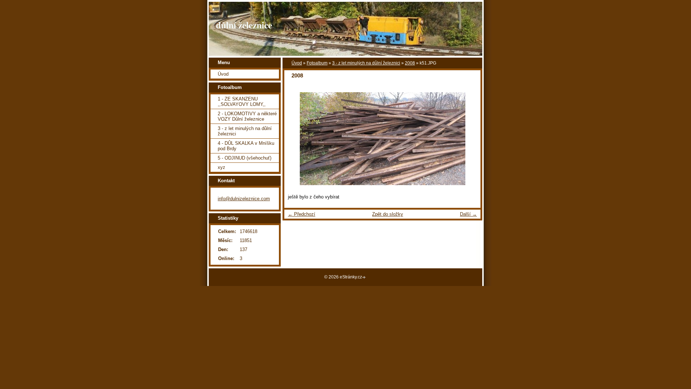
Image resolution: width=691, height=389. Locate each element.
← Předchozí (301, 214)
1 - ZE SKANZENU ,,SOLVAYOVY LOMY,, (242, 101)
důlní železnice (244, 25)
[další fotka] (469, 138)
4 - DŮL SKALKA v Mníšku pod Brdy (246, 145)
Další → (468, 214)
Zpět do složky (387, 214)
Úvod (297, 63)
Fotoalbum (317, 63)
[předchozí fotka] (296, 138)
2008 (410, 63)
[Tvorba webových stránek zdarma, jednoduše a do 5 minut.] (364, 277)
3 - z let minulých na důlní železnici (366, 63)
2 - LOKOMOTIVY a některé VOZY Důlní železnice (247, 116)
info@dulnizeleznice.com (244, 198)
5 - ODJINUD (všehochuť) (244, 158)
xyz (221, 167)
